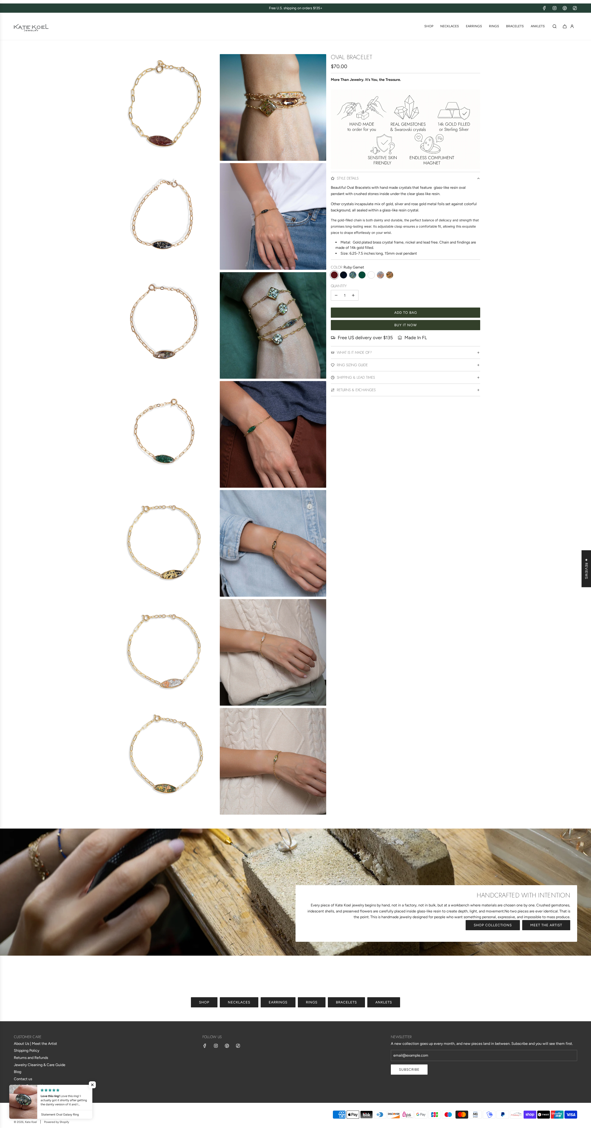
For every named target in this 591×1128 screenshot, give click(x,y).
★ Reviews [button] (586, 568)
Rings (311, 1002)
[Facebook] (544, 8)
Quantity (339, 286)
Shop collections (493, 925)
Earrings (278, 1002)
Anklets (383, 1002)
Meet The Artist (546, 925)
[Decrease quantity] (336, 295)
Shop (204, 1002)
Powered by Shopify (56, 1122)
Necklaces (239, 1002)
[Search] (554, 26)
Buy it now (405, 325)
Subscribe (409, 1069)
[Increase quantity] (353, 295)
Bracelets (346, 1002)
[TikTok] (575, 8)
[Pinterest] (565, 8)
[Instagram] (554, 8)
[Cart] (565, 26)
